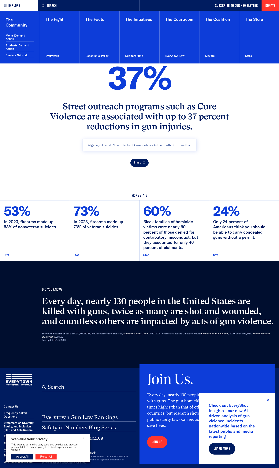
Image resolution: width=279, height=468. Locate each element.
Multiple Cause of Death (135, 333)
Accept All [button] (22, 456)
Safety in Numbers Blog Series (79, 427)
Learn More (222, 449)
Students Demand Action (17, 47)
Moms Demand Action (15, 37)
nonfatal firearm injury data (214, 333)
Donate (270, 6)
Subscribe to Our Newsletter (236, 6)
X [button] (83, 438)
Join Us (157, 442)
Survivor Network (17, 55)
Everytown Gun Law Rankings (80, 417)
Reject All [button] (46, 456)
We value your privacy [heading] (29, 439)
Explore (14, 6)
